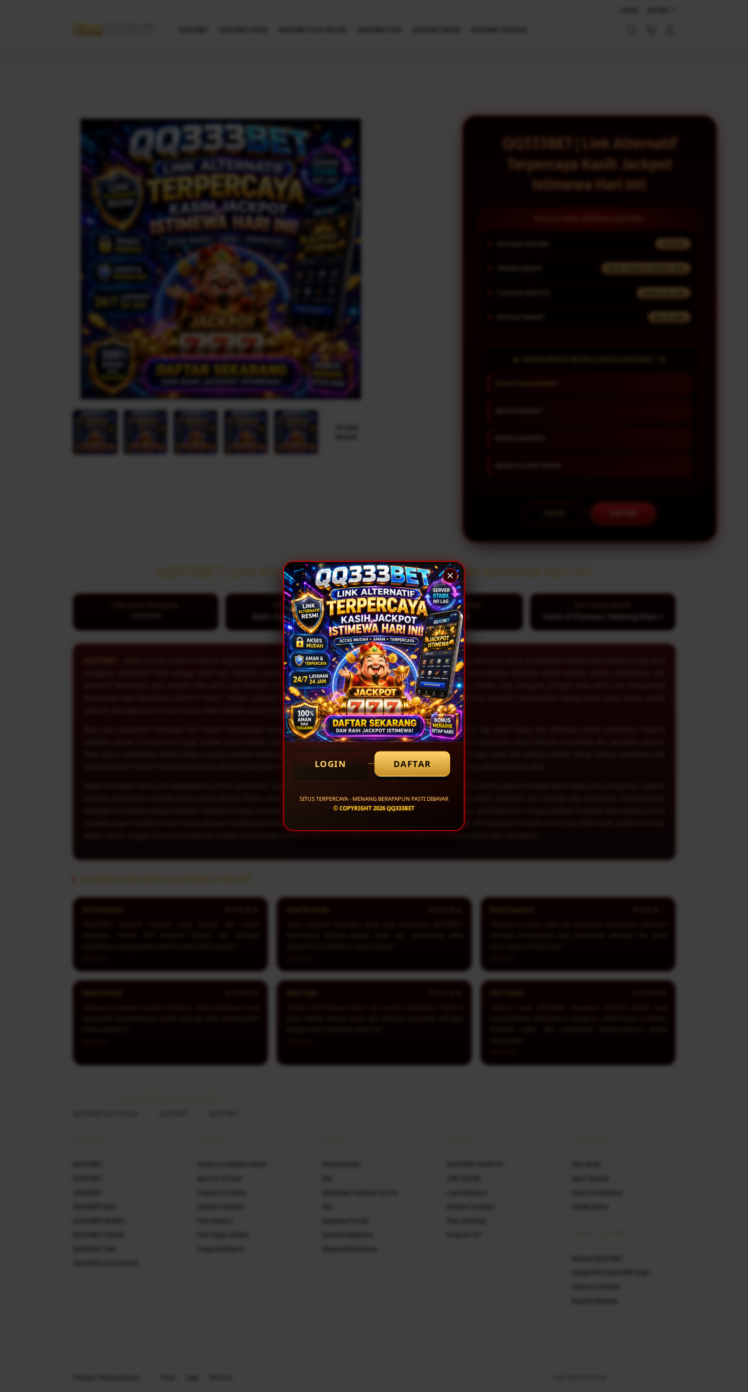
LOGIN (330, 764)
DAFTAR (412, 764)
